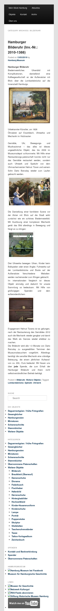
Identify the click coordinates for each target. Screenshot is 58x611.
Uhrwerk (37, 382)
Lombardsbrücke (16, 382)
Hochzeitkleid (18, 501)
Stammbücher (15, 428)
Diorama (16, 481)
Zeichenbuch (18, 539)
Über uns (13, 20)
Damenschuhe (19, 477)
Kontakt (23, 14)
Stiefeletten (17, 525)
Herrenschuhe (18, 494)
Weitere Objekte (33, 379)
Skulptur (16, 522)
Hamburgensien (16, 417)
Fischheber (17, 488)
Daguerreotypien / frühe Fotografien (26, 410)
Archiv (34, 14)
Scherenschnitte (16, 424)
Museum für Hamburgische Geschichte (27, 573)
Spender (12, 554)
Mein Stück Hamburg (18, 7)
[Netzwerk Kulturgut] (18, 589)
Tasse (14, 532)
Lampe (15, 512)
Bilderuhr (21, 379)
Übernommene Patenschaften (22, 464)
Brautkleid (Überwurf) (22, 474)
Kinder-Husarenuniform (23, 505)
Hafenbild (16, 491)
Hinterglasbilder (20, 498)
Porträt (15, 515)
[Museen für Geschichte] (20, 585)
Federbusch (17, 484)
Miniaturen (13, 421)
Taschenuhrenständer (22, 529)
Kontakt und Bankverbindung (22, 551)
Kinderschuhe (18, 508)
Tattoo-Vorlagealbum (22, 536)
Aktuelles (36, 7)
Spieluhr (28, 382)
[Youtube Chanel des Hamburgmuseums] (24, 607)
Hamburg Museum (16, 60)
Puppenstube (18, 519)
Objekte (12, 14)
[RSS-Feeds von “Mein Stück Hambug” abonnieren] (20, 592)
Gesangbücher (15, 414)
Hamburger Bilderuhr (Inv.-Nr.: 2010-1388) (23, 47)
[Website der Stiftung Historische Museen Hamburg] (28, 596)
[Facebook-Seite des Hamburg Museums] (25, 570)
